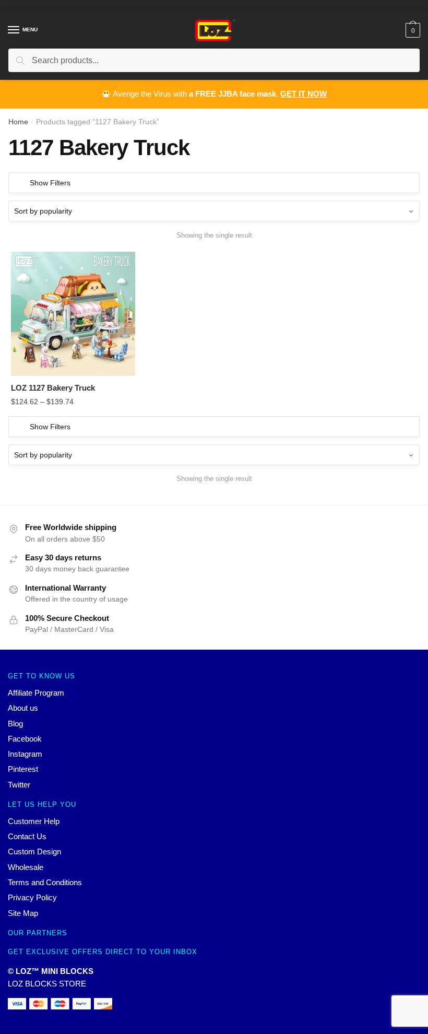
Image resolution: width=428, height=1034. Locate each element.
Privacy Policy (32, 897)
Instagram (25, 753)
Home (18, 122)
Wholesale (25, 867)
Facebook (25, 738)
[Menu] (14, 30)
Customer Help (34, 821)
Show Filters (50, 183)
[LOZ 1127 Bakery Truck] (73, 314)
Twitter (19, 784)
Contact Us (27, 836)
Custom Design (34, 851)
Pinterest (23, 769)
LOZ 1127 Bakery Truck (53, 387)
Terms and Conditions (45, 882)
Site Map (23, 913)
